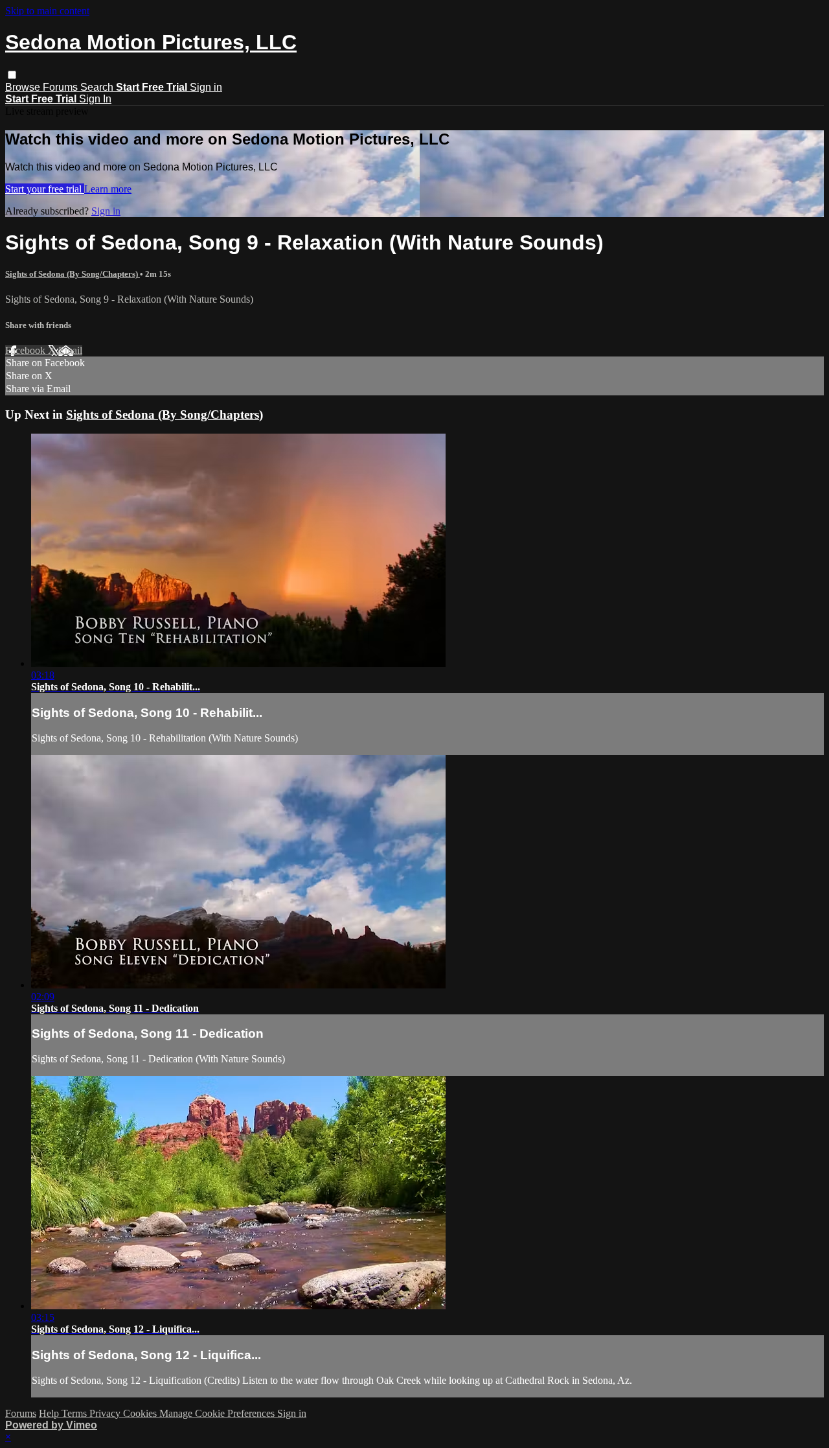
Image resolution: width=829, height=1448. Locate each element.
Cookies (141, 1413)
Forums (61, 87)
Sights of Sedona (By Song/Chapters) (72, 274)
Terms (75, 1413)
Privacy (106, 1413)
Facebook (26, 350)
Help (50, 1413)
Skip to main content (47, 10)
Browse (24, 87)
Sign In (95, 98)
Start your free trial (44, 188)
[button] (12, 75)
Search (98, 87)
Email (70, 350)
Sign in (206, 87)
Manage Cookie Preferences (218, 1413)
